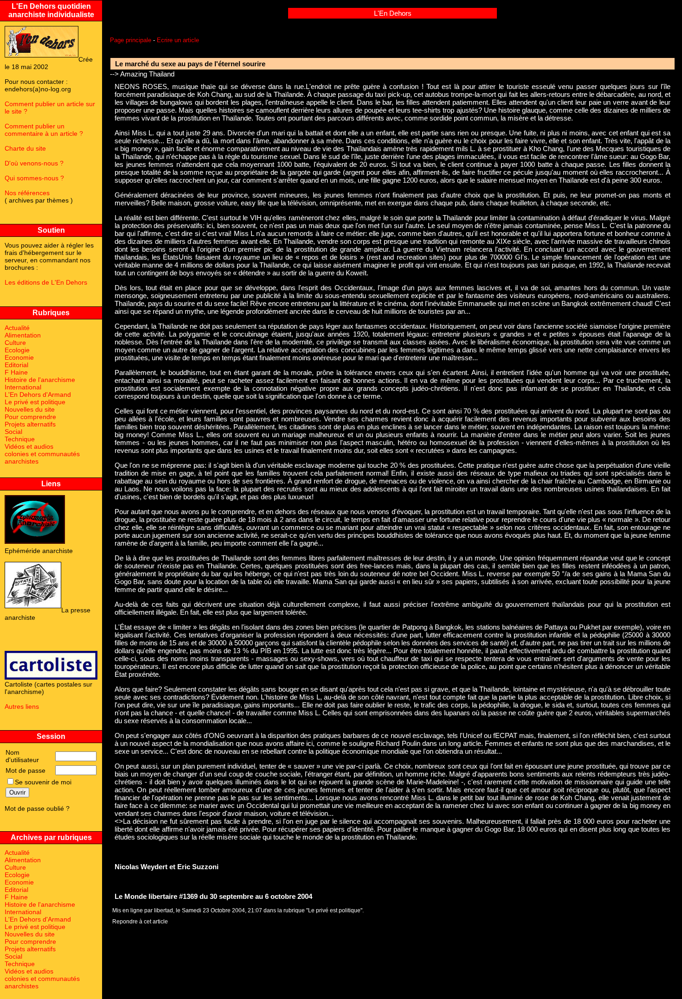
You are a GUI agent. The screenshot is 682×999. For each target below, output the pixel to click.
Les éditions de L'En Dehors (46, 282)
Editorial (16, 365)
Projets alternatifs (30, 424)
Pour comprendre (30, 416)
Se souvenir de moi (43, 782)
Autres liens (22, 706)
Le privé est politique (35, 402)
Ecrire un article (178, 40)
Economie (19, 357)
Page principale (130, 40)
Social (13, 431)
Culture (15, 342)
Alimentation (23, 335)
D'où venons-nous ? (34, 163)
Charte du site (25, 148)
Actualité (17, 327)
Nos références (27, 193)
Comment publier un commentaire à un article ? (44, 129)
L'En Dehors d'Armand (38, 394)
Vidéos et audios (29, 446)
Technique (20, 439)
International (23, 387)
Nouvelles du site (30, 409)
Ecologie (17, 350)
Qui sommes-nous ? (34, 178)
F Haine (16, 372)
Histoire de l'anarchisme (40, 379)
